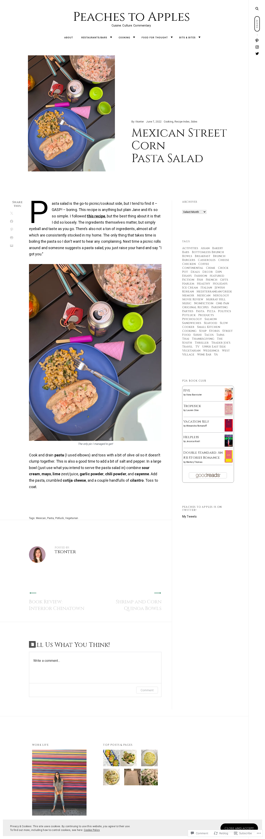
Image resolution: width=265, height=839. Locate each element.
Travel (187, 347)
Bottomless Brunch (208, 252)
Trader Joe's (220, 343)
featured (217, 276)
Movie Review (192, 299)
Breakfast (202, 256)
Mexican (41, 518)
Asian (205, 248)
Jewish (220, 288)
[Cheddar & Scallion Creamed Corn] (149, 759)
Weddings (211, 351)
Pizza (211, 311)
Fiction (188, 280)
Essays (187, 276)
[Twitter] (257, 53)
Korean (188, 291)
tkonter (140, 121)
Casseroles (207, 260)
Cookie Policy (92, 830)
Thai (185, 339)
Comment (147, 690)
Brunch (219, 256)
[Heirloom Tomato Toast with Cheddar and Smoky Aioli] (111, 759)
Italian (206, 288)
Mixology (221, 295)
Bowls (187, 256)
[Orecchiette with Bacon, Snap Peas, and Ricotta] (111, 778)
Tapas (220, 335)
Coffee (203, 264)
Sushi (197, 335)
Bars (185, 252)
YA (216, 354)
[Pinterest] (257, 40)
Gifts (224, 280)
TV (197, 347)
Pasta (50, 518)
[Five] (229, 399)
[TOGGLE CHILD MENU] (111, 37)
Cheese (223, 260)
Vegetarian (71, 518)
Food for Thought (155, 37)
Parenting (219, 307)
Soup (202, 331)
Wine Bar (204, 354)
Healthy (203, 284)
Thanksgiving (203, 339)
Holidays (220, 284)
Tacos (209, 335)
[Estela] (132, 778)
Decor (207, 272)
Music (187, 303)
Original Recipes (195, 307)
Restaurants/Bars (94, 37)
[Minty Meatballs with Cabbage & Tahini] (128, 759)
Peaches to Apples (131, 16)
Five (186, 390)
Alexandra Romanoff (196, 426)
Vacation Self (196, 421)
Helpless (191, 437)
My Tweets (189, 516)
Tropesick (192, 406)
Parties (187, 311)
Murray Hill (216, 299)
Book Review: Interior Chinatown (56, 605)
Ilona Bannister (194, 395)
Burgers (188, 260)
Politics (224, 311)
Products (206, 315)
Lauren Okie (192, 410)
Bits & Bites (187, 37)
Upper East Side (214, 347)
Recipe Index (182, 121)
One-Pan (222, 303)
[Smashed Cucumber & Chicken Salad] (149, 778)
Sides (194, 121)
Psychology (192, 319)
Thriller (202, 343)
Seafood (210, 323)
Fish (200, 280)
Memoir (188, 295)
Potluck (59, 518)
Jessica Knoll (193, 441)
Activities (190, 248)
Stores (214, 331)
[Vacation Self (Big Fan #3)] (229, 431)
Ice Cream (190, 288)
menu (256, 8)
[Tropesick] (229, 414)
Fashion (200, 276)
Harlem (188, 284)
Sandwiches (191, 323)
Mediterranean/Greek (214, 291)
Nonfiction (203, 303)
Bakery (217, 248)
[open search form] (257, 8)
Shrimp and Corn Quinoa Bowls (138, 605)
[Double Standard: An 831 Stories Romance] (229, 462)
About (68, 37)
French (211, 280)
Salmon (211, 319)
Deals (195, 272)
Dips (219, 272)
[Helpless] (229, 445)
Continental (192, 268)
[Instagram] (257, 47)
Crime (210, 268)
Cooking (124, 37)
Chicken (189, 264)
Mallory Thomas (194, 462)
